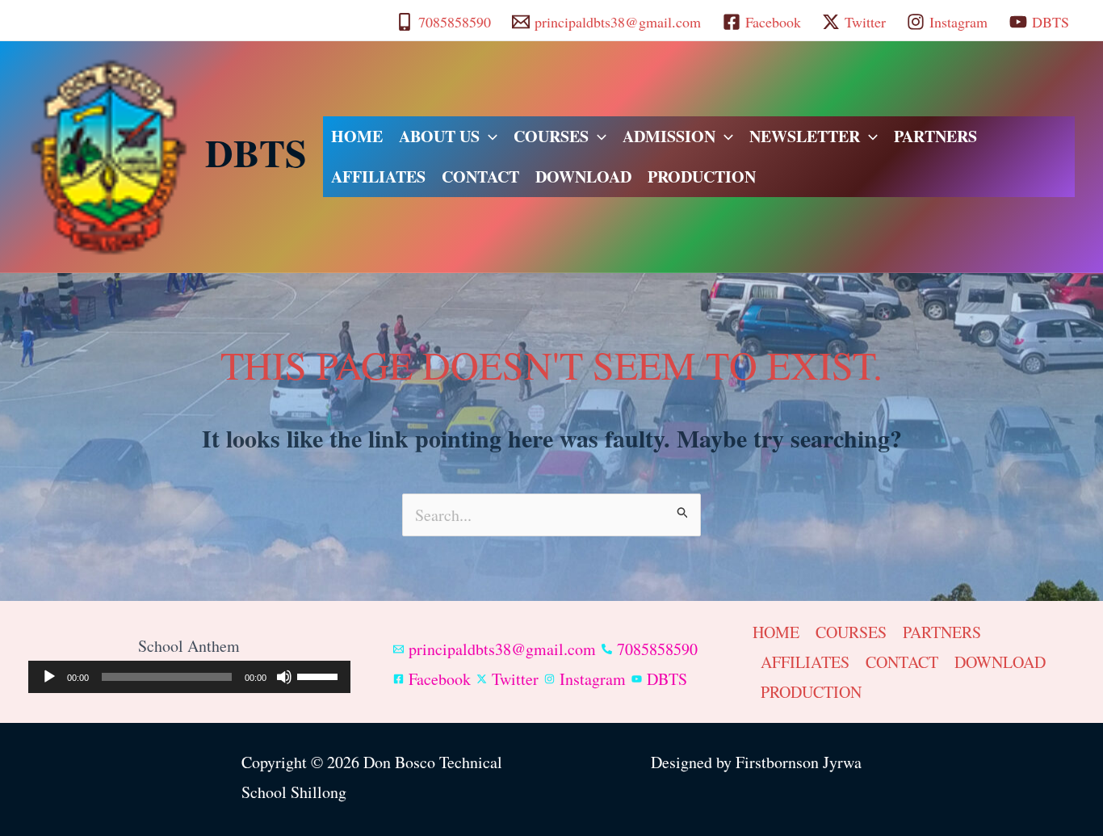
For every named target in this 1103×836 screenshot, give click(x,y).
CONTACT (480, 176)
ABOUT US (439, 136)
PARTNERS (935, 136)
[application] (189, 677)
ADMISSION (669, 136)
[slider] (319, 675)
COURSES (551, 136)
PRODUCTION (702, 176)
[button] (488, 136)
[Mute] (284, 677)
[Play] (49, 677)
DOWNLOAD (583, 176)
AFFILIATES (378, 176)
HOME (357, 136)
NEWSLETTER (804, 136)
